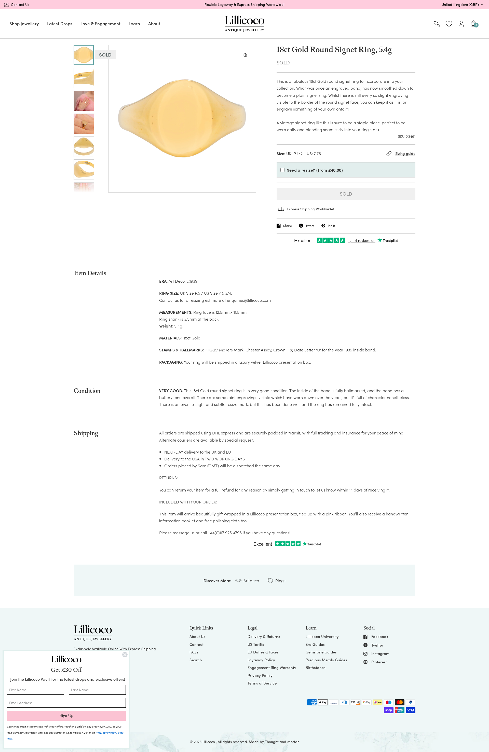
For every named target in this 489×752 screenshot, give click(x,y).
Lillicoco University (322, 636)
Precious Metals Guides (326, 659)
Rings (280, 580)
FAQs (193, 651)
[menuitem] (24, 23)
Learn (134, 23)
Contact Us (20, 4)
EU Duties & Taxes (263, 651)
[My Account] (461, 23)
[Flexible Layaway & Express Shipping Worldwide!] (244, 5)
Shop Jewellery (24, 23)
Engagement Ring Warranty (272, 667)
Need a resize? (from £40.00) (315, 170)
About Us (197, 636)
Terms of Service (262, 683)
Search (195, 659)
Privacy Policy (260, 675)
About (154, 23)
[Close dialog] (125, 655)
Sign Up (66, 715)
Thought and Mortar (281, 741)
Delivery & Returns (264, 636)
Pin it (331, 226)
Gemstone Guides (321, 651)
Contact (196, 644)
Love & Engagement (100, 23)
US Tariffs (256, 644)
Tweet (310, 226)
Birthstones (315, 667)
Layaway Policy (261, 659)
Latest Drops (59, 23)
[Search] (437, 23)
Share (287, 226)
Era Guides (315, 644)
